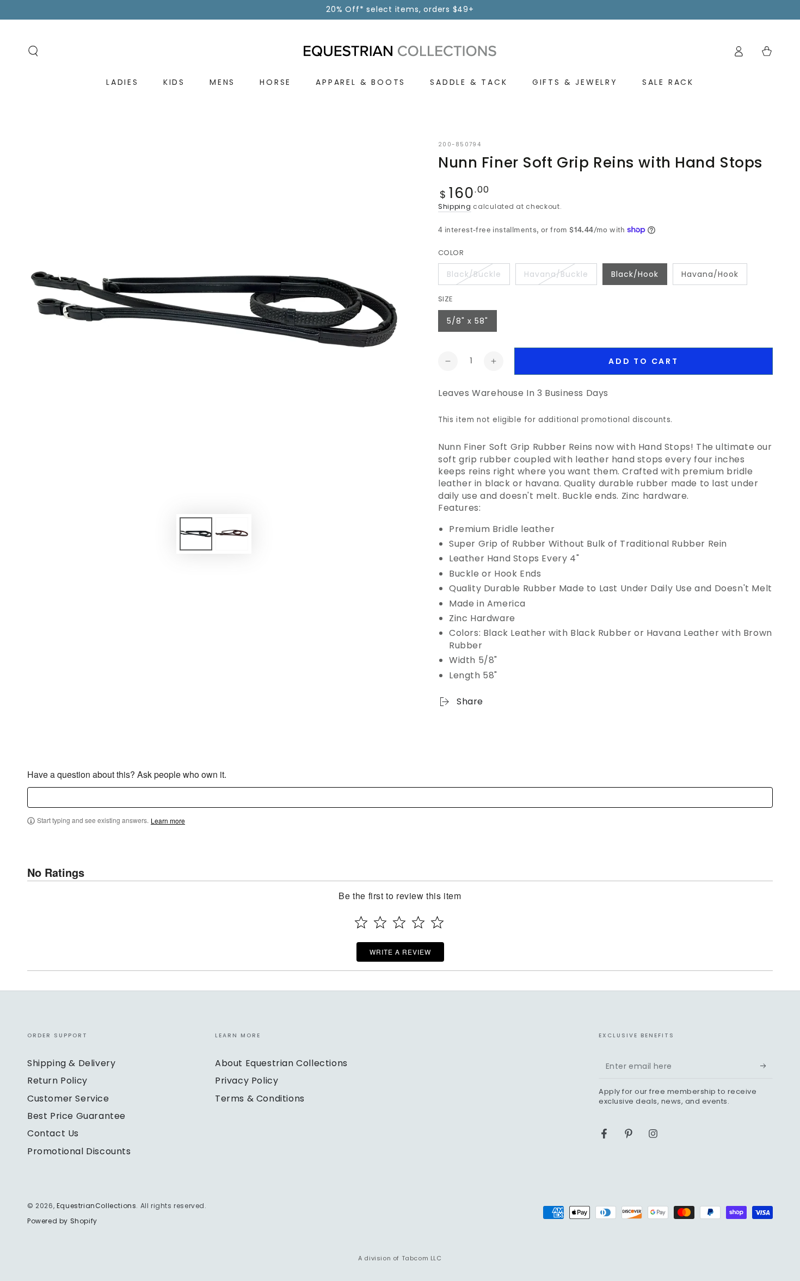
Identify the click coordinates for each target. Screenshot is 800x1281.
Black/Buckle (474, 274)
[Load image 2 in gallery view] (232, 533)
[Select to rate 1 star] (361, 922)
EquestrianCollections (97, 1205)
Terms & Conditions (260, 1098)
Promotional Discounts (79, 1151)
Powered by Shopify (62, 1221)
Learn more (168, 820)
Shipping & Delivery (71, 1063)
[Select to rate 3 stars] (399, 922)
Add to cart (643, 361)
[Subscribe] (766, 1066)
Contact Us (53, 1133)
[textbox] (400, 797)
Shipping (454, 206)
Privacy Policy (246, 1080)
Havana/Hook (710, 274)
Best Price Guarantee (76, 1116)
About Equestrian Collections (281, 1063)
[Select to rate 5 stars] (437, 922)
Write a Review (400, 951)
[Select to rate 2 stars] (380, 922)
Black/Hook (635, 274)
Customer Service (68, 1098)
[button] (33, 51)
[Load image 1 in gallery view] (196, 533)
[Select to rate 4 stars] (418, 922)
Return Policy (57, 1080)
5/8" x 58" (467, 320)
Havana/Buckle (556, 274)
